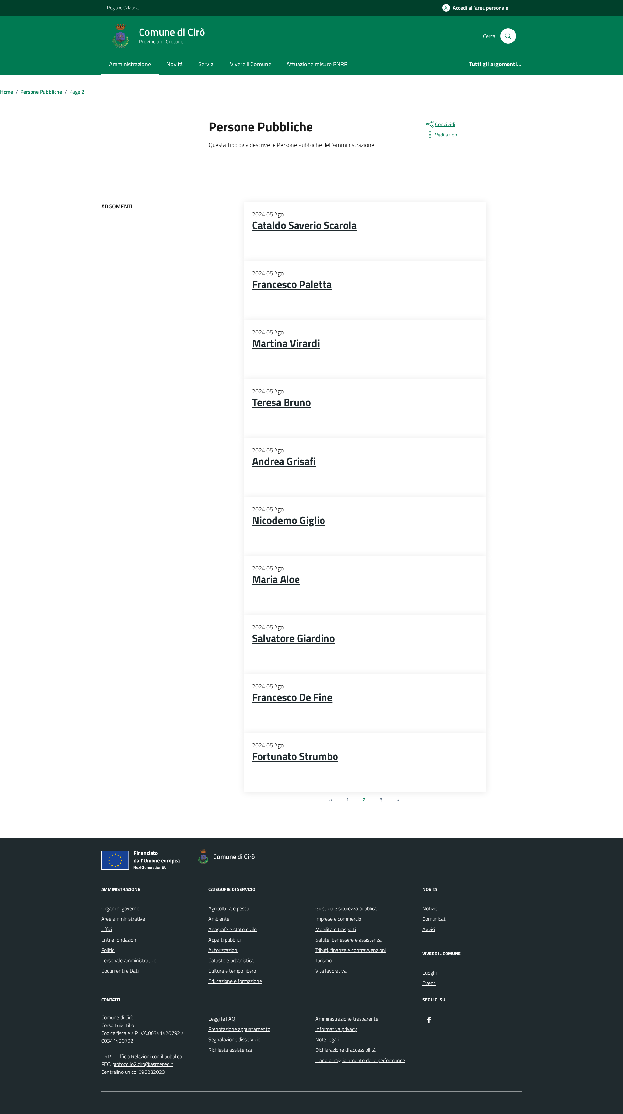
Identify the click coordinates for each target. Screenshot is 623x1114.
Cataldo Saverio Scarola (304, 225)
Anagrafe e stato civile (232, 929)
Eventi (429, 983)
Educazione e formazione (235, 981)
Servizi (206, 64)
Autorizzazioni (223, 950)
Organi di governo (120, 908)
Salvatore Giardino (293, 638)
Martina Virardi (286, 343)
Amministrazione (130, 64)
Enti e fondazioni (119, 939)
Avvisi (428, 929)
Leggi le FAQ (221, 1019)
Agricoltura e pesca (228, 908)
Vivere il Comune (250, 64)
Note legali (327, 1039)
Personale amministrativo (128, 960)
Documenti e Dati (120, 971)
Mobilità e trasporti (335, 929)
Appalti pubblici (224, 939)
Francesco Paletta (292, 284)
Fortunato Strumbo (295, 756)
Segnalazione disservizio (234, 1039)
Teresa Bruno (281, 402)
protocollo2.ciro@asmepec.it (142, 1064)
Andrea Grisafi (284, 461)
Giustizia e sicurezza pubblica (346, 908)
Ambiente (218, 919)
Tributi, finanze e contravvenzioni (350, 950)
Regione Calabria (123, 7)
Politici (108, 950)
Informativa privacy (336, 1029)
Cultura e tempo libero (232, 971)
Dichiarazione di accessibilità (345, 1050)
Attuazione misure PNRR (317, 64)
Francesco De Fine (292, 697)
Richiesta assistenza (230, 1050)
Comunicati (434, 919)
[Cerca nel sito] (508, 36)
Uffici (106, 929)
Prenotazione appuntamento (239, 1029)
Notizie (429, 908)
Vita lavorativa (331, 971)
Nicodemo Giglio (288, 520)
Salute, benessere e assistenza (348, 939)
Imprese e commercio (338, 919)
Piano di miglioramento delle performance (360, 1060)
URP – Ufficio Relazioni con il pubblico (141, 1056)
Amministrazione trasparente (346, 1019)
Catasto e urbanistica (231, 960)
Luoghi (429, 973)
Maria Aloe (276, 579)
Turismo (323, 960)
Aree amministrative (123, 919)
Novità (174, 64)
